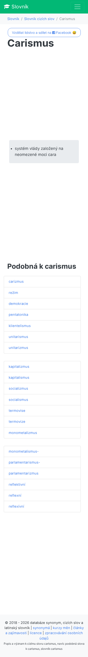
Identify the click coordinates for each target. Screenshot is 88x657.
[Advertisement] (44, 94)
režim (13, 293)
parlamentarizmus (23, 473)
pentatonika (18, 315)
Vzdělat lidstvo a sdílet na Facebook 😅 (44, 32)
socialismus (18, 400)
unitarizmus (18, 348)
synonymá (41, 628)
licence (36, 633)
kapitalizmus (19, 367)
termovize (17, 422)
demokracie (18, 304)
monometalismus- (24, 451)
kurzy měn (61, 628)
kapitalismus (19, 377)
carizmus (16, 281)
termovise (17, 411)
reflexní (15, 495)
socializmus (18, 388)
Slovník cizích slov (39, 19)
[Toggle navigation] (77, 7)
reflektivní (17, 484)
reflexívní (16, 506)
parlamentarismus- (24, 462)
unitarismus (18, 337)
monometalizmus (23, 433)
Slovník (19, 6)
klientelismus (20, 326)
